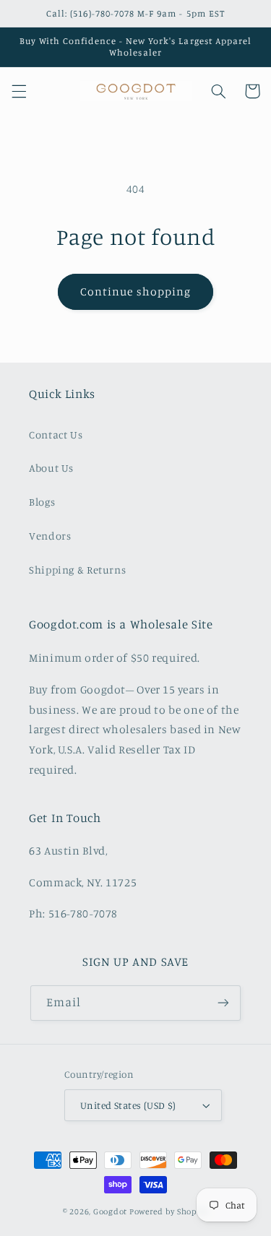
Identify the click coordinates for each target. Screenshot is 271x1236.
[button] (18, 91)
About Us (51, 468)
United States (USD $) (128, 1105)
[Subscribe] (223, 1003)
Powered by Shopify (168, 1211)
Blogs (42, 502)
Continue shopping (135, 291)
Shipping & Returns (77, 569)
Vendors (50, 536)
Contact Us (55, 434)
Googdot (110, 1211)
